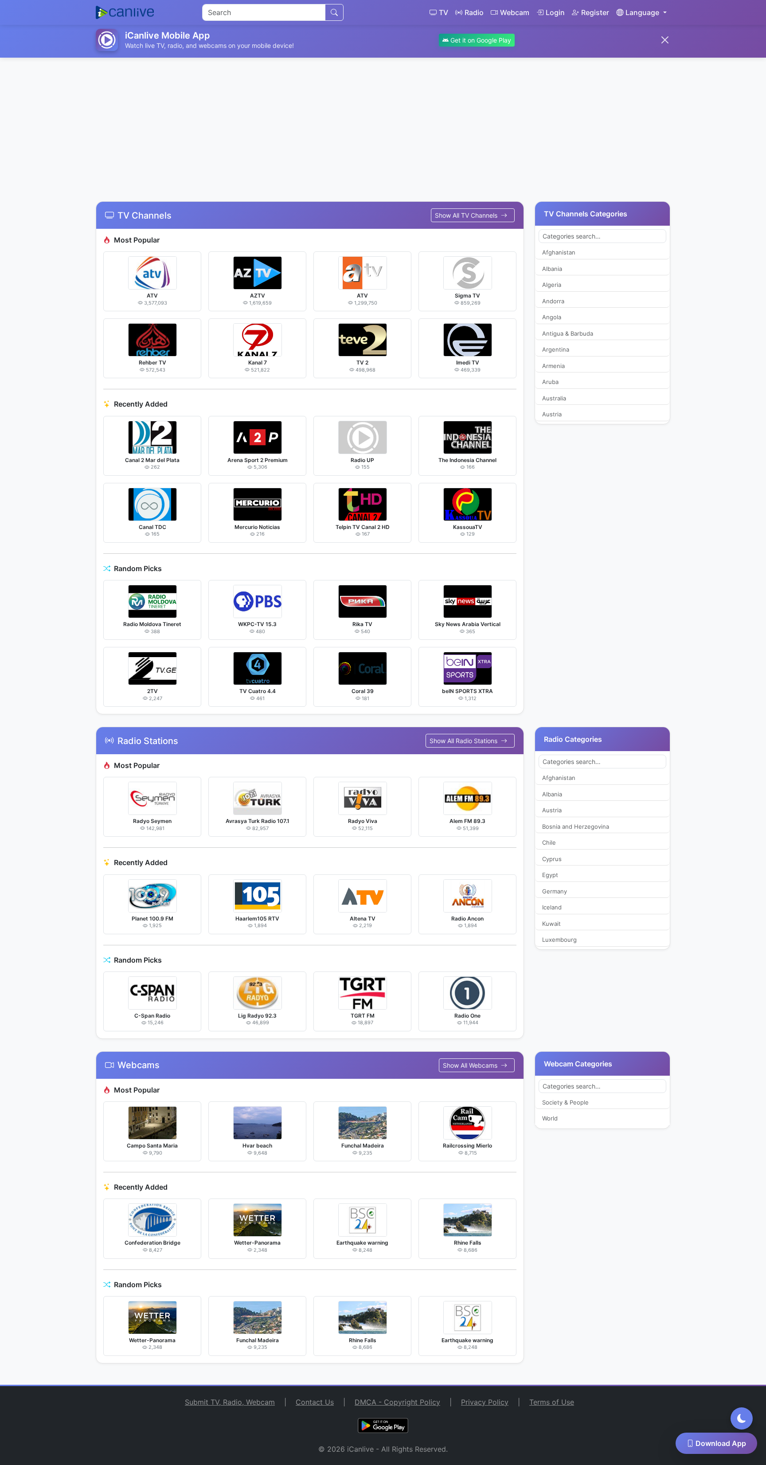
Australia (554, 398)
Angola (551, 317)
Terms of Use (551, 1402)
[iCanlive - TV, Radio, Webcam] (125, 12)
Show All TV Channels (467, 215)
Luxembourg (559, 939)
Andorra (553, 301)
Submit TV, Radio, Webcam (230, 1402)
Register (595, 12)
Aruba (550, 381)
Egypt (550, 874)
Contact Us (315, 1402)
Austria (552, 414)
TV (443, 12)
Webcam (514, 12)
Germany (554, 891)
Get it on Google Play (480, 40)
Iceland (552, 907)
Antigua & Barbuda (567, 333)
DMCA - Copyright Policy (397, 1402)
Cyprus (552, 858)
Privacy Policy (484, 1402)
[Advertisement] (383, 124)
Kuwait (551, 923)
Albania (552, 268)
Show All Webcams (471, 1065)
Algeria (551, 284)
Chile (549, 842)
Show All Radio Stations (464, 740)
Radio (474, 12)
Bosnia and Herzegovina (575, 826)
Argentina (555, 349)
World (550, 1118)
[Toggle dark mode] (742, 1418)
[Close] (665, 40)
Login (555, 12)
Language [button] (642, 12)
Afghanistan (558, 252)
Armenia (553, 365)
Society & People (565, 1102)
